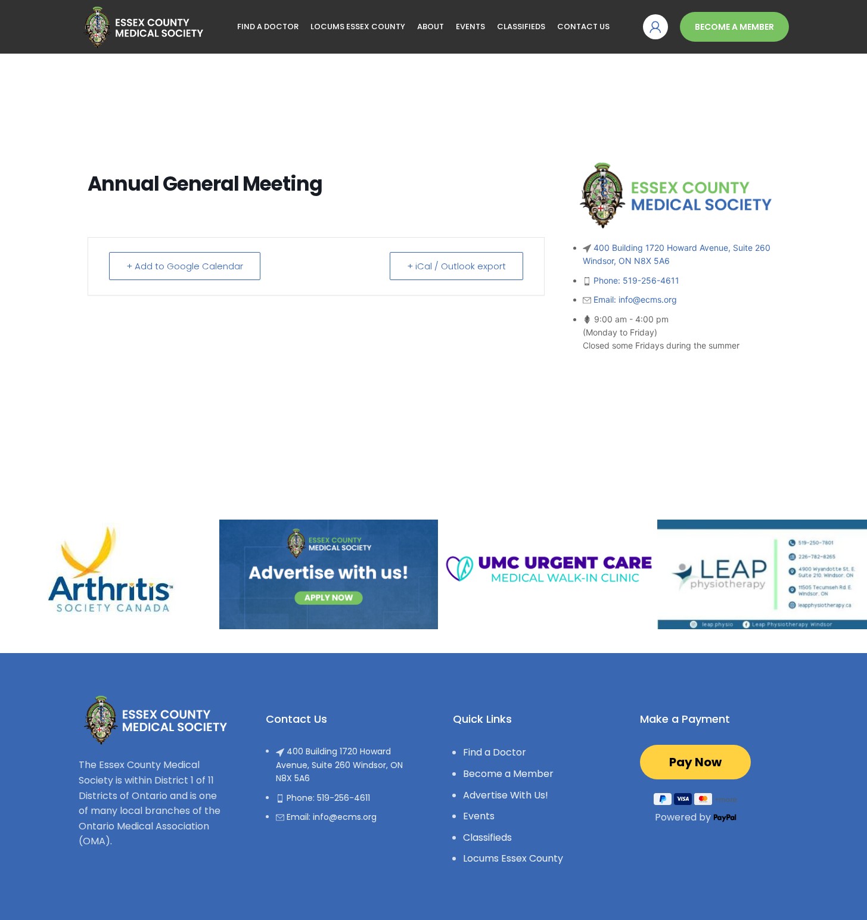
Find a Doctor (494, 752)
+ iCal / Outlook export (456, 266)
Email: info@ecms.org (635, 299)
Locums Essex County (513, 858)
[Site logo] (141, 26)
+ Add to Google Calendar (184, 266)
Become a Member (734, 27)
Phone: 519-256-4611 (636, 280)
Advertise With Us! (505, 795)
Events (479, 816)
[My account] (655, 27)
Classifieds (487, 837)
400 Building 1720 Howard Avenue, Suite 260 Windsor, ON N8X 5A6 (339, 764)
